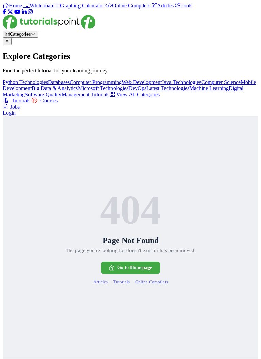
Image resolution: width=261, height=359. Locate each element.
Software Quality (43, 94)
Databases (59, 82)
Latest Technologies (167, 88)
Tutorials (20, 100)
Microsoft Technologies (103, 88)
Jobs (15, 107)
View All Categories (137, 94)
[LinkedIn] (24, 12)
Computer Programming (96, 82)
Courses (48, 100)
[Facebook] (4, 12)
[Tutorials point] (49, 27)
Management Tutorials (85, 94)
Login (9, 113)
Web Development (142, 82)
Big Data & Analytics (55, 88)
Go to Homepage (134, 267)
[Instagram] (30, 12)
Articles (100, 281)
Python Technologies (25, 82)
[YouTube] (17, 12)
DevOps (137, 88)
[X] (10, 12)
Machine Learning (209, 88)
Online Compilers (151, 281)
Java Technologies (181, 82)
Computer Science (221, 82)
